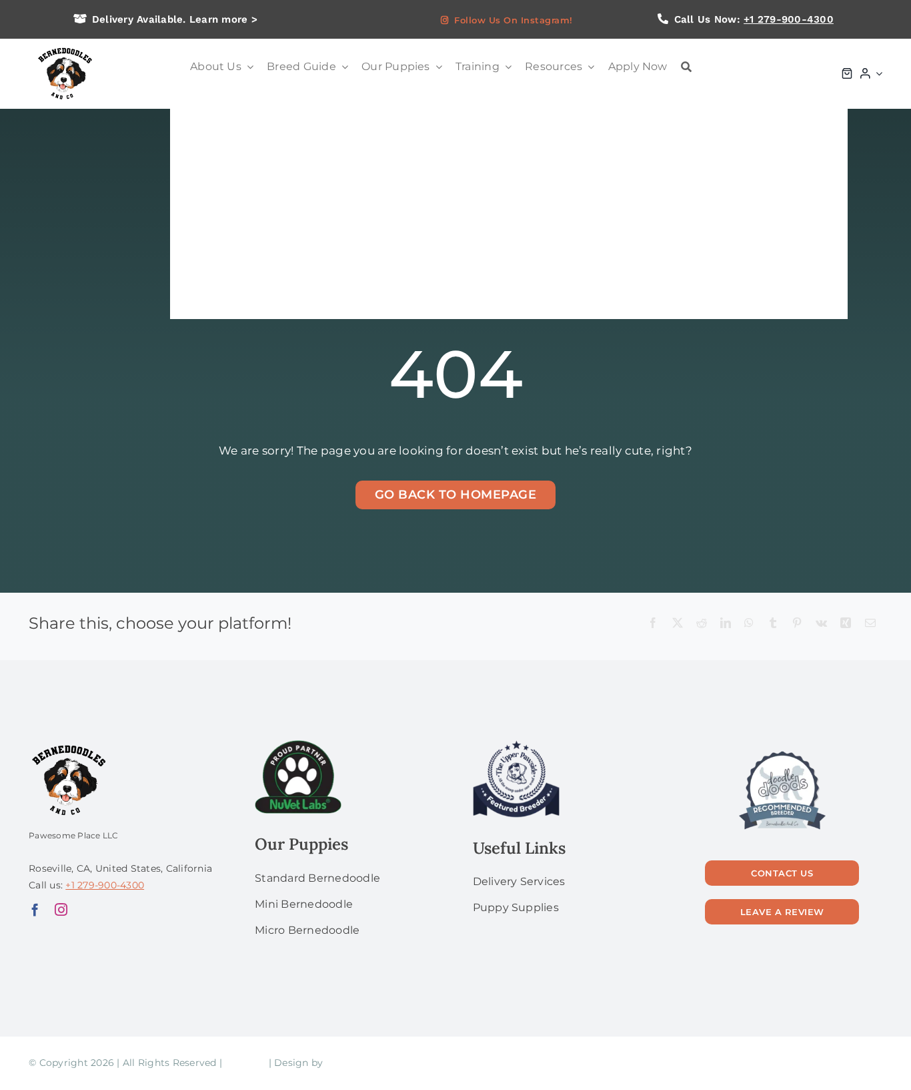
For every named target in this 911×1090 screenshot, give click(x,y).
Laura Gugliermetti (372, 1063)
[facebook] (35, 909)
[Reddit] (702, 623)
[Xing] (846, 623)
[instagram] (61, 909)
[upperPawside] (516, 745)
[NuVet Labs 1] (298, 745)
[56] (782, 752)
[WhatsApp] (749, 623)
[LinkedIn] (726, 623)
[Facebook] (653, 623)
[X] (678, 623)
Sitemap (245, 1063)
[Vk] (821, 623)
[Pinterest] (797, 623)
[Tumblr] (773, 623)
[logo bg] (64, 48)
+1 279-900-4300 (789, 19)
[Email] (870, 623)
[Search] (686, 67)
